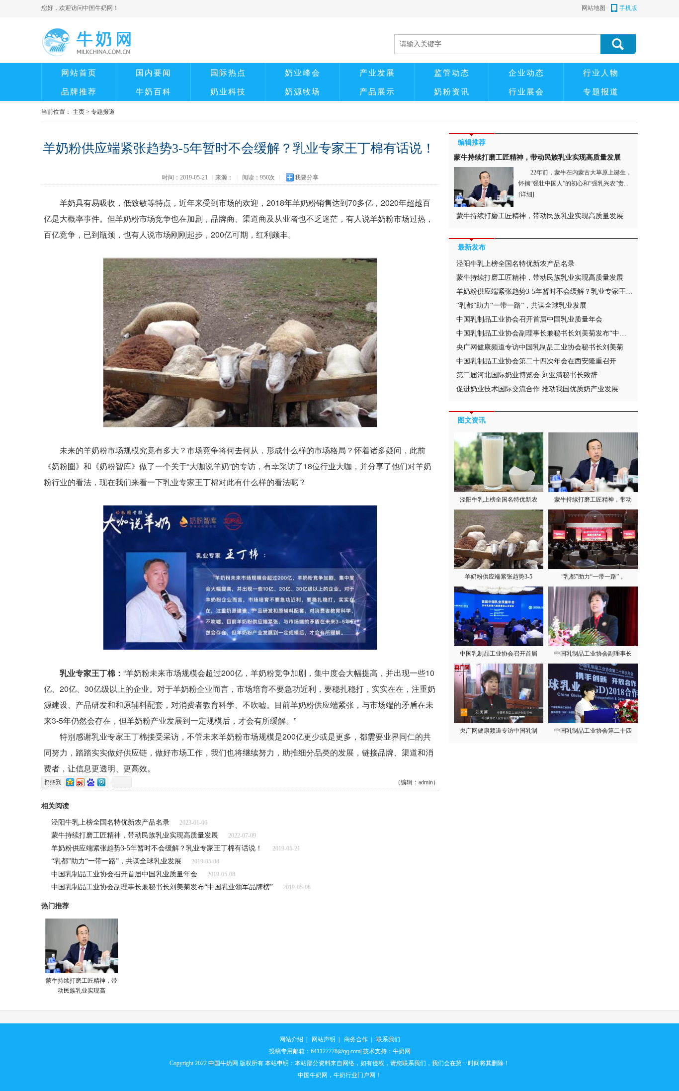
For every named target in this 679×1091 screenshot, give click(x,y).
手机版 (628, 7)
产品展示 (377, 91)
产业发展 (377, 73)
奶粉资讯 (452, 91)
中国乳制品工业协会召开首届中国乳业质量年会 (124, 874)
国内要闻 (153, 73)
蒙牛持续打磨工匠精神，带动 (593, 499)
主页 (79, 111)
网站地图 (593, 7)
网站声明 (324, 1039)
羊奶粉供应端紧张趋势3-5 (498, 576)
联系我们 (388, 1039)
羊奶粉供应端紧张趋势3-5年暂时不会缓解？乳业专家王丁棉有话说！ (156, 848)
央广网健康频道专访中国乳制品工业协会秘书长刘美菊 (539, 347)
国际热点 (228, 73)
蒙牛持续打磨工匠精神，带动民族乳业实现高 (81, 985)
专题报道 (601, 91)
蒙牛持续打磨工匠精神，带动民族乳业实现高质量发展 (134, 835)
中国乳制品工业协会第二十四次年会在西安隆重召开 (536, 361)
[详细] (526, 194)
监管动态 (452, 73)
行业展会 (526, 91)
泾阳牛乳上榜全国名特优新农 (498, 499)
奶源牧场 (303, 91)
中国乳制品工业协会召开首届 (498, 653)
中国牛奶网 (223, 1063)
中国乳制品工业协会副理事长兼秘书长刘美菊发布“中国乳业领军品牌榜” (162, 887)
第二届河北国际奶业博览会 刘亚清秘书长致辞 (526, 375)
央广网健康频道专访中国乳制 (498, 730)
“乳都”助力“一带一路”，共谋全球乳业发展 (116, 861)
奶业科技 (228, 91)
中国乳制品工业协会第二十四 (593, 730)
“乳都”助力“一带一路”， (593, 576)
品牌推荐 (79, 91)
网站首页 (79, 73)
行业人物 (601, 73)
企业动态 (526, 73)
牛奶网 (402, 1051)
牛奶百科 (153, 91)
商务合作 (356, 1039)
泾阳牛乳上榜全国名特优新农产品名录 (110, 822)
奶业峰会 (303, 73)
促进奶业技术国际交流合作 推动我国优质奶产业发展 (537, 389)
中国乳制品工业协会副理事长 (593, 653)
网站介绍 (291, 1039)
